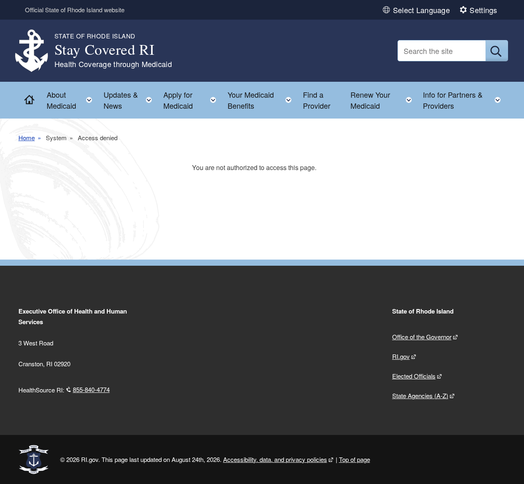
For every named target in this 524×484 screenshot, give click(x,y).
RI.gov (401, 356)
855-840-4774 (91, 389)
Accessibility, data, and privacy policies (275, 459)
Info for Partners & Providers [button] (464, 100)
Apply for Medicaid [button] (192, 100)
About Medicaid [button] (72, 100)
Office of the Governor (422, 336)
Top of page (354, 459)
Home (26, 137)
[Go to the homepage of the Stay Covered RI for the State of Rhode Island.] (36, 50)
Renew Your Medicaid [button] (383, 100)
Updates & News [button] (130, 100)
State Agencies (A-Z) (420, 395)
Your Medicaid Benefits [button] (262, 100)
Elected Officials (414, 376)
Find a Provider (316, 100)
